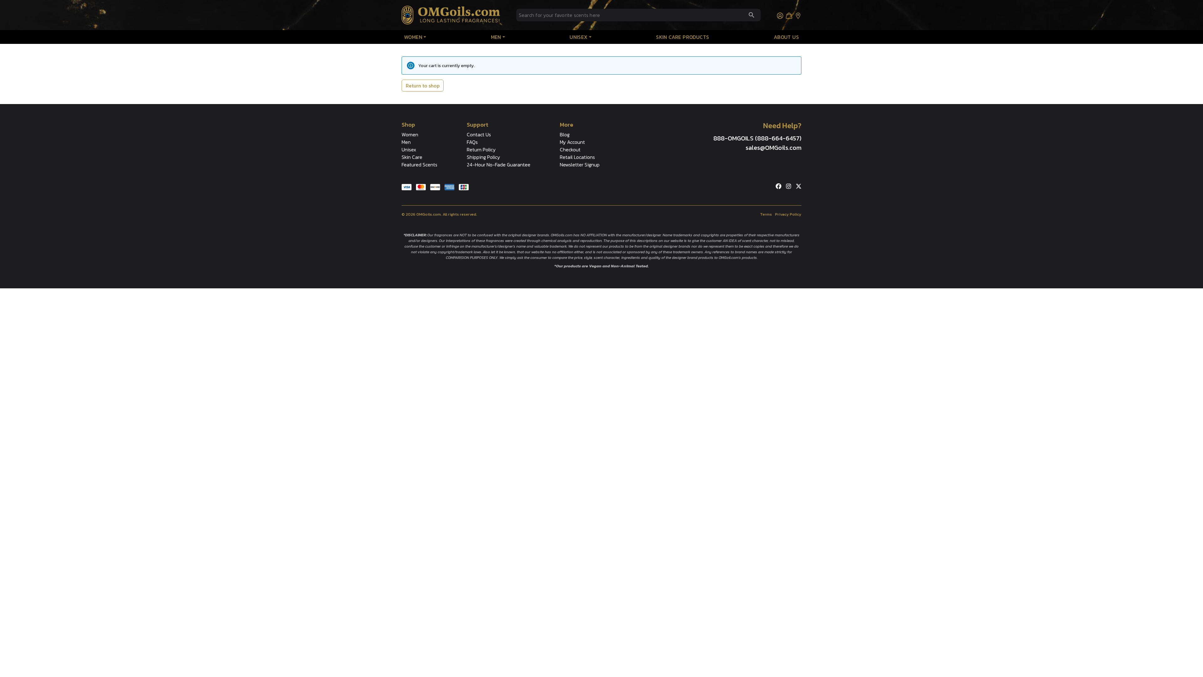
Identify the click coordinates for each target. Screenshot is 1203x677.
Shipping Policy (483, 157)
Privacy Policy (788, 214)
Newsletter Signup (580, 164)
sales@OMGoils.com (773, 147)
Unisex (578, 37)
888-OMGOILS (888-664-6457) (757, 138)
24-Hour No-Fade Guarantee (498, 164)
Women (413, 37)
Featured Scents (419, 164)
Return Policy (481, 149)
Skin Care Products (682, 37)
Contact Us (479, 134)
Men (496, 37)
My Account (572, 142)
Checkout (570, 149)
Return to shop (423, 85)
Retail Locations (577, 157)
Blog (565, 134)
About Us (786, 37)
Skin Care (412, 157)
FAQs (472, 142)
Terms (766, 214)
